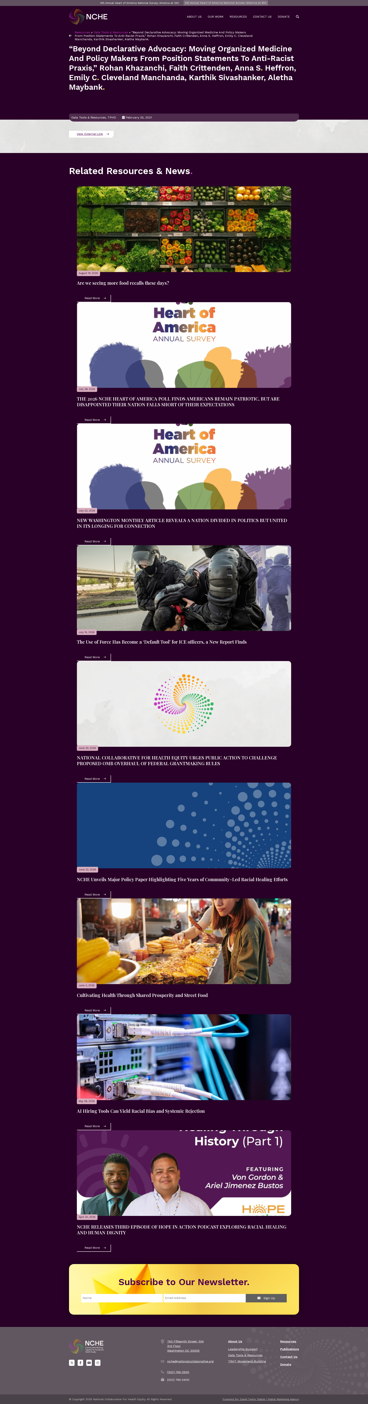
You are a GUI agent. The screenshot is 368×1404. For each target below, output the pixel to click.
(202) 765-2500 (178, 1372)
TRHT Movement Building (247, 1361)
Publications (289, 1349)
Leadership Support (243, 1349)
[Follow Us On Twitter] (72, 1363)
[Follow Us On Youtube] (89, 1363)
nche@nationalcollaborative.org (190, 1361)
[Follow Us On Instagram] (97, 1363)
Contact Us (262, 16)
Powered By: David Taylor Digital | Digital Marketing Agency (261, 1399)
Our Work (215, 16)
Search (297, 16)
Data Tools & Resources (111, 32)
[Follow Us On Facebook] (80, 1363)
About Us (194, 16)
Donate (284, 16)
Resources (238, 16)
